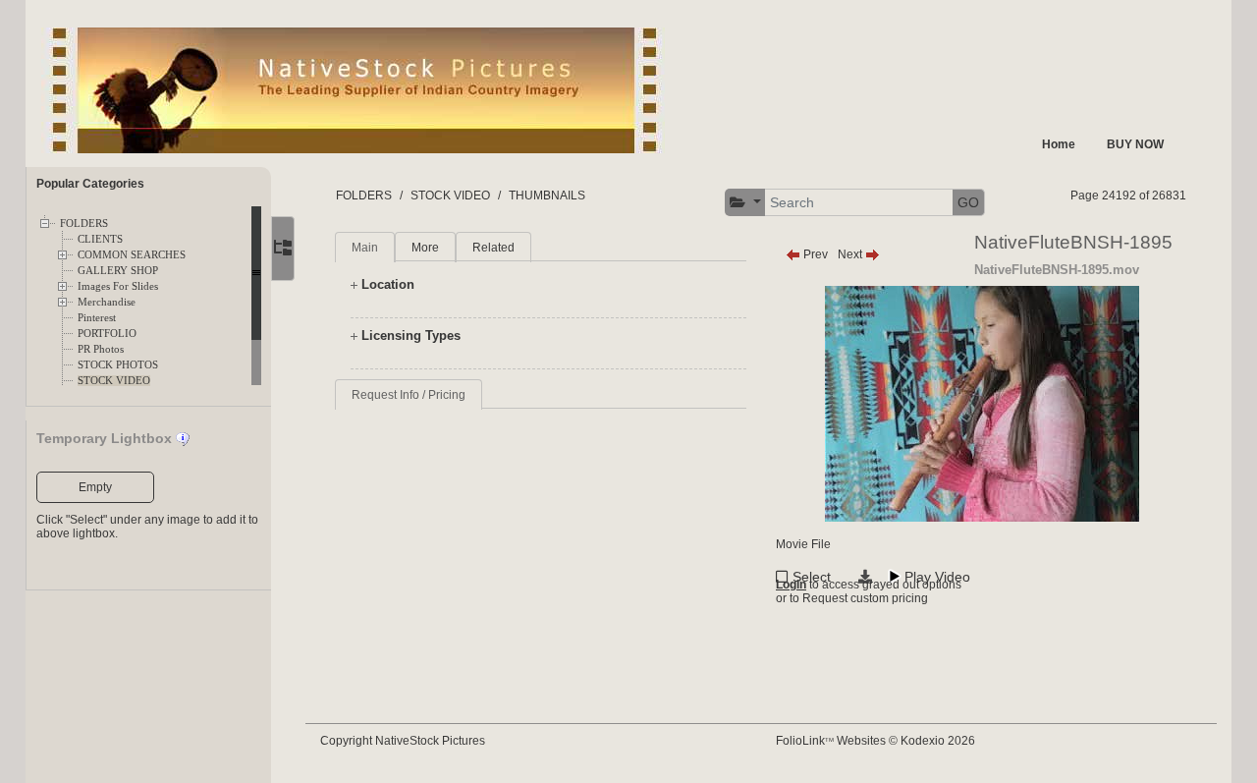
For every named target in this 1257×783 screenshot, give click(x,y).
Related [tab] (493, 247)
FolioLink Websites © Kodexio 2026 (875, 741)
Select (811, 577)
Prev (814, 254)
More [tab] (425, 247)
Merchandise (107, 302)
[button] (745, 203)
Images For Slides (118, 286)
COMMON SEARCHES (132, 255)
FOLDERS (84, 223)
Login (791, 584)
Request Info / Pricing (408, 395)
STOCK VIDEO (114, 380)
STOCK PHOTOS (118, 365)
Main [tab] (365, 247)
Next (851, 254)
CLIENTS (100, 239)
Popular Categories (90, 184)
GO (968, 202)
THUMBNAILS (547, 195)
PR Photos (101, 349)
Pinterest (97, 317)
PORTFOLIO (107, 333)
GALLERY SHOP (118, 270)
